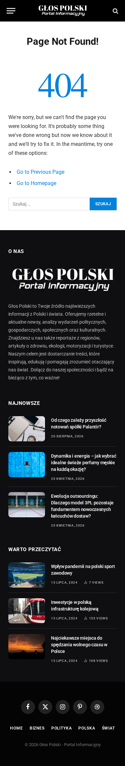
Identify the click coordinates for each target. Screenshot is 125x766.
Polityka (61, 728)
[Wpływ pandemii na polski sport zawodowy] (26, 575)
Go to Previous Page (40, 172)
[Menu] (11, 10)
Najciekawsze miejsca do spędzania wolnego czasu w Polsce (79, 644)
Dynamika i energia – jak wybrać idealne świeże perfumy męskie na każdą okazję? (83, 462)
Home (16, 728)
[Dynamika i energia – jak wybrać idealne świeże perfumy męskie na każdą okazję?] (26, 464)
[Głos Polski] (62, 11)
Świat (108, 728)
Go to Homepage (36, 183)
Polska (86, 728)
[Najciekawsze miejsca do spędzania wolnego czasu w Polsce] (26, 646)
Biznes (37, 728)
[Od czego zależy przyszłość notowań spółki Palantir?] (26, 428)
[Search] (114, 10)
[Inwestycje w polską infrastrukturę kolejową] (26, 610)
